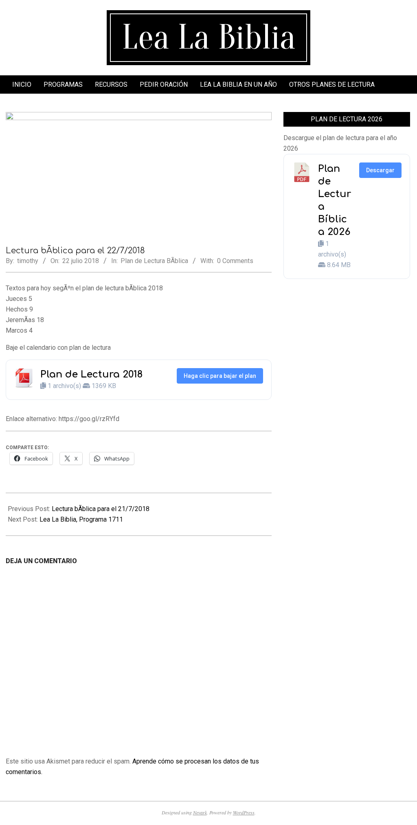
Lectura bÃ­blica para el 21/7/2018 (100, 509)
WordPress (244, 812)
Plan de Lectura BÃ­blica (154, 261)
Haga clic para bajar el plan (220, 376)
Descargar (380, 170)
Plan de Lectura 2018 (91, 374)
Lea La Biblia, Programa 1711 (81, 519)
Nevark (200, 812)
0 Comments (235, 261)
